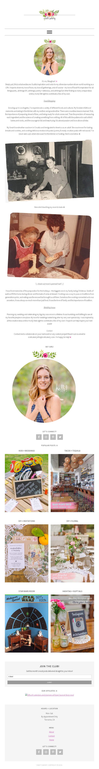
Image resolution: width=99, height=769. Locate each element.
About (51, 732)
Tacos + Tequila (72, 450)
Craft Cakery (49, 13)
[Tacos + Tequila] (72, 483)
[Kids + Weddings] (26, 483)
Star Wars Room (27, 591)
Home (51, 739)
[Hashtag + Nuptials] (72, 624)
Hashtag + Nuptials (72, 591)
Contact (51, 736)
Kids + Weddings (27, 450)
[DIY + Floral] (72, 553)
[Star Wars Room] (26, 624)
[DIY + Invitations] (26, 553)
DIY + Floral (72, 521)
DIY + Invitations (26, 521)
